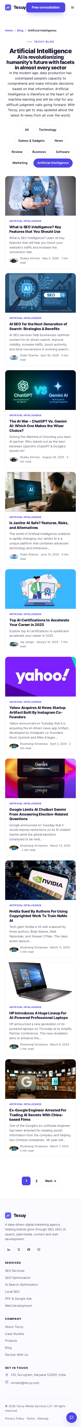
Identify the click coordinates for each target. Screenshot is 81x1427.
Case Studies (14, 1334)
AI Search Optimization (21, 1284)
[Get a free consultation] (71, 1417)
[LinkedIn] (8, 1249)
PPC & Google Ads (18, 1299)
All (27, 130)
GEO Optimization (18, 1278)
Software (63, 152)
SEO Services (15, 1271)
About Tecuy (14, 1327)
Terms (31, 1418)
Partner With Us (16, 1355)
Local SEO (12, 1292)
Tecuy (20, 7)
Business (39, 152)
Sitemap (42, 1418)
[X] (18, 1249)
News (59, 141)
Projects (11, 1341)
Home (9, 30)
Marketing (19, 163)
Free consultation (46, 7)
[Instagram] (38, 1249)
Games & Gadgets (31, 141)
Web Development (18, 1306)
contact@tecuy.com (25, 1383)
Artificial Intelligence (53, 163)
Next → (50, 1181)
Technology (47, 130)
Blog (20, 30)
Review (17, 152)
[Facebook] (28, 1249)
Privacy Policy (14, 1418)
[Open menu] (72, 7)
